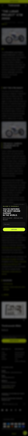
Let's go (14, 229)
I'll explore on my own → (19, 204)
